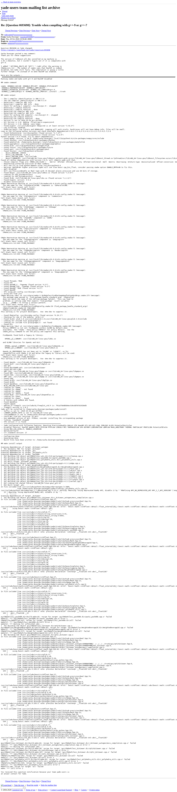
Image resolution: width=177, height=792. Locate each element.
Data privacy (43, 790)
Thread (4, 11)
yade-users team (7, 16)
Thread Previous (11, 31)
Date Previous (24, 31)
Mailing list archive (8, 18)
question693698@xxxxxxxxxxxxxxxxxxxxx (37, 37)
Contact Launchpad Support (61, 790)
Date (4, 14)
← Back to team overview (11, 2)
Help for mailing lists (49, 785)
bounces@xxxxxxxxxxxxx (18, 43)
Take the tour (19, 785)
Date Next (35, 31)
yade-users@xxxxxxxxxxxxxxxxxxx (18, 35)
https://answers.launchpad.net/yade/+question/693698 (25, 50)
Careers (84, 790)
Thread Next (46, 31)
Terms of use (30, 790)
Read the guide (32, 785)
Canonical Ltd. (17, 790)
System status (94, 790)
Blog (76, 790)
